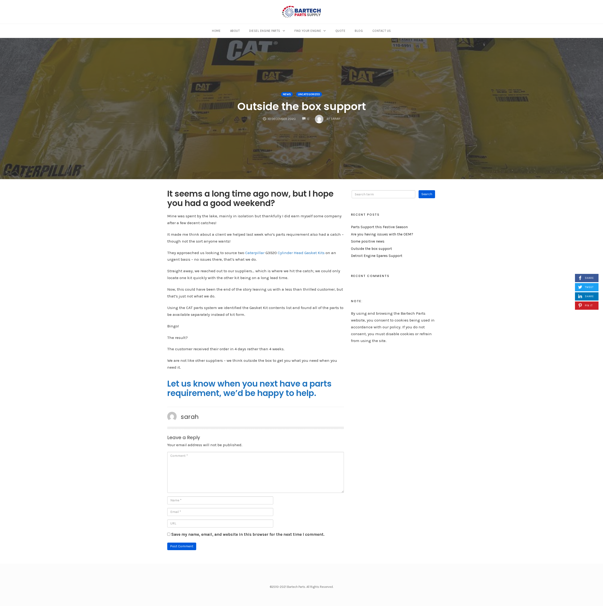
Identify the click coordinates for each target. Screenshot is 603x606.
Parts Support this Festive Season (379, 227)
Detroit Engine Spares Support (376, 256)
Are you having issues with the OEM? (382, 234)
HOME (216, 31)
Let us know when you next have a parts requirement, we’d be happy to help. (249, 388)
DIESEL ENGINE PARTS (264, 31)
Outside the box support (301, 106)
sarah (190, 416)
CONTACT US (381, 31)
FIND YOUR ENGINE (307, 31)
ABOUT (235, 31)
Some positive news (367, 241)
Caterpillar (255, 252)
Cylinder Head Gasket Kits (301, 252)
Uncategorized (309, 94)
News (287, 94)
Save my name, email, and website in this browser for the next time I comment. (247, 534)
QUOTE (340, 31)
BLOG (359, 31)
